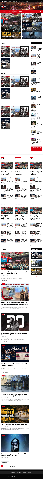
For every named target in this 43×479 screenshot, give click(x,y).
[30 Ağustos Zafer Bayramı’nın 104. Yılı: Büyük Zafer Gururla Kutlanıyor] (33, 64)
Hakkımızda (21, 1)
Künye (15, 11)
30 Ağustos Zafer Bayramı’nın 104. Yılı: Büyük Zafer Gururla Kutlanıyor (24, 53)
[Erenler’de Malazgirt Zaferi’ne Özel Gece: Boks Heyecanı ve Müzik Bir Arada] (31, 36)
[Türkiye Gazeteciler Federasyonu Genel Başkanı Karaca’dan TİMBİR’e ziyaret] (33, 131)
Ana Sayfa (15, 1)
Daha (27, 1)
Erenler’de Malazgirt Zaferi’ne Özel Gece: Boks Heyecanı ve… (35, 254)
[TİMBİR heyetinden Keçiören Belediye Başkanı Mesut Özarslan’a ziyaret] (33, 106)
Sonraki (13, 466)
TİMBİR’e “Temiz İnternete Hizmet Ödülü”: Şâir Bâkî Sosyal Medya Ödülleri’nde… (15, 53)
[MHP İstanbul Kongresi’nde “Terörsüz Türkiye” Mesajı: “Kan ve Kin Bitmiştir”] (11, 22)
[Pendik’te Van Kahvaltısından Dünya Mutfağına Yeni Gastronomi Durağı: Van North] (33, 80)
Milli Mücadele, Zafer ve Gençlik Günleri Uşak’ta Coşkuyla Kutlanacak (5, 65)
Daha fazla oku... (5, 280)
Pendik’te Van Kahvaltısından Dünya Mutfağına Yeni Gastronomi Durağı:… (36, 29)
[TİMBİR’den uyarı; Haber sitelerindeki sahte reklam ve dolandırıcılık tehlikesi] (33, 123)
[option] (36, 264)
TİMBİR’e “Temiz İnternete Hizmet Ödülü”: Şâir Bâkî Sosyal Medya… (7, 180)
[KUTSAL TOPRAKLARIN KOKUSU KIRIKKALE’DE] (11, 36)
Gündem (3, 253)
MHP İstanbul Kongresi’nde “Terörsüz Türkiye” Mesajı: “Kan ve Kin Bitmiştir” (10, 28)
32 (10, 466)
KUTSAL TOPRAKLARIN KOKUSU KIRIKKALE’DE (14, 425)
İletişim (20, 11)
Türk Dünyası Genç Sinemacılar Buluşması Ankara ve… (35, 270)
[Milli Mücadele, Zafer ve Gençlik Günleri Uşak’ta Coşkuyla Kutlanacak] (33, 72)
